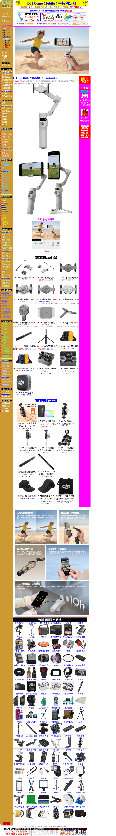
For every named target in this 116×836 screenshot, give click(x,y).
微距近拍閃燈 (68, 764)
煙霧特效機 (43, 764)
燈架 (56, 778)
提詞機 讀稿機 (68, 807)
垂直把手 (31, 651)
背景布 (43, 793)
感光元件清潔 (68, 679)
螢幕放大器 (80, 807)
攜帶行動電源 (56, 623)
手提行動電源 (43, 623)
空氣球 (43, 694)
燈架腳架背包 (68, 778)
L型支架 (68, 736)
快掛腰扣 (80, 750)
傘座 (80, 778)
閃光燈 (56, 764)
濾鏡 (68, 651)
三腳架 (80, 708)
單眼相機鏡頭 (43, 651)
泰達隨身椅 (43, 708)
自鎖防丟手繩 (19, 764)
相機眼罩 (56, 665)
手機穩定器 (31, 623)
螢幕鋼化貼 (19, 679)
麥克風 (68, 750)
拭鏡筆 (80, 679)
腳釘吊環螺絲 (56, 736)
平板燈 (43, 778)
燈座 (19, 793)
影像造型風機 (31, 694)
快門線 (56, 750)
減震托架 (19, 736)
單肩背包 (68, 708)
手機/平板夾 (31, 750)
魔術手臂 (80, 736)
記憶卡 (68, 623)
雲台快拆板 (68, 722)
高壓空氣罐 (55, 694)
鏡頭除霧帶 (43, 665)
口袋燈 (19, 778)
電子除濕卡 (55, 679)
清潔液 (19, 708)
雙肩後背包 (55, 708)
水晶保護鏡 (80, 665)
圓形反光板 (19, 807)
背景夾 (56, 793)
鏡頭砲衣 (31, 665)
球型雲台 (43, 722)
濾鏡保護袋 (80, 651)
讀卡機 (80, 623)
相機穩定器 (19, 623)
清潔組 (31, 708)
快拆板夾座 (43, 736)
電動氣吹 (19, 694)
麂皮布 (80, 694)
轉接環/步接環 (19, 665)
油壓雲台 (56, 722)
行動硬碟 (31, 637)
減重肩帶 (31, 764)
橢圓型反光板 (31, 807)
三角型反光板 (43, 807)
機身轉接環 (68, 665)
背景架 (31, 793)
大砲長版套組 (31, 736)
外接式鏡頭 (55, 651)
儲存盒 (19, 637)
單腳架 (19, 722)
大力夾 (19, 750)
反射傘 (68, 793)
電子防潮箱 (31, 679)
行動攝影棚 (80, 793)
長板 (80, 722)
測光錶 (56, 807)
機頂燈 (80, 764)
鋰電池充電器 (19, 651)
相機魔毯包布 (68, 694)
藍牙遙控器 (43, 750)
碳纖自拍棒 (31, 722)
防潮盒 (43, 679)
